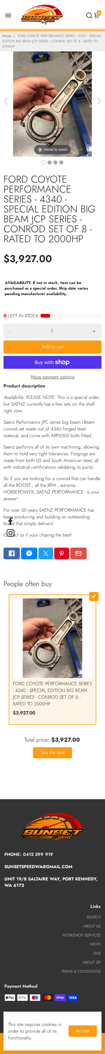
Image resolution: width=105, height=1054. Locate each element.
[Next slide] (99, 101)
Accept (83, 1030)
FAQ (97, 953)
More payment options (52, 376)
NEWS (95, 944)
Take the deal (52, 752)
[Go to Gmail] (78, 553)
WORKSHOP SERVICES (81, 935)
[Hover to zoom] (52, 103)
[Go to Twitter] (45, 553)
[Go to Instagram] (10, 533)
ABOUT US (92, 926)
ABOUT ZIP (92, 962)
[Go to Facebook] (12, 553)
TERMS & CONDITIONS (81, 971)
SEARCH (94, 917)
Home (6, 36)
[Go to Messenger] (29, 553)
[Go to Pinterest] (61, 553)
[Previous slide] (6, 101)
